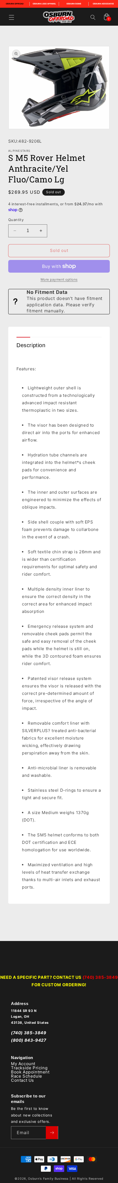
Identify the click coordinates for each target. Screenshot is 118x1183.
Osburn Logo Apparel (44, 3)
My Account (23, 1064)
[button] (11, 17)
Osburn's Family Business (48, 1179)
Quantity (16, 219)
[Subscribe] (52, 1132)
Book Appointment (30, 1072)
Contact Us (22, 1080)
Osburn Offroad (15, 3)
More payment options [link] (59, 279)
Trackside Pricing (29, 1068)
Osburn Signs (73, 3)
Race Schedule (26, 1076)
